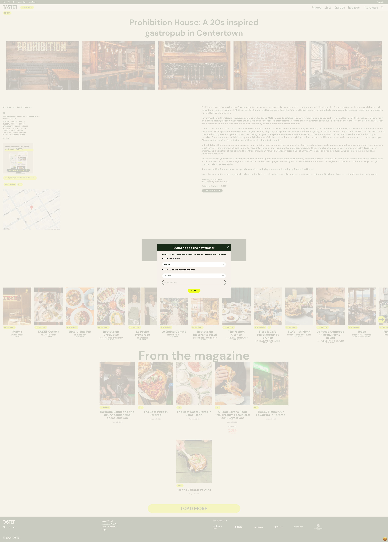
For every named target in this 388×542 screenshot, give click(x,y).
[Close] (228, 247)
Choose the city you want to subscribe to (178, 269)
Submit (194, 291)
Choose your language (171, 258)
